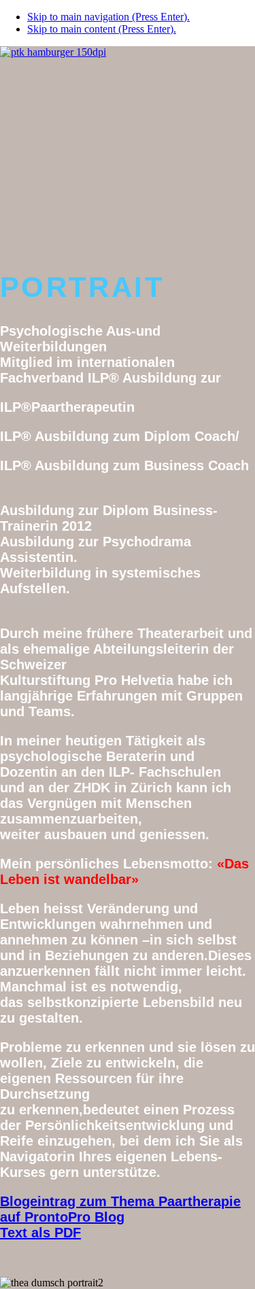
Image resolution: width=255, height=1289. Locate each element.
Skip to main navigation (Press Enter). (108, 16)
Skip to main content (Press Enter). (101, 29)
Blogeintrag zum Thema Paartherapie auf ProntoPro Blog (120, 1209)
